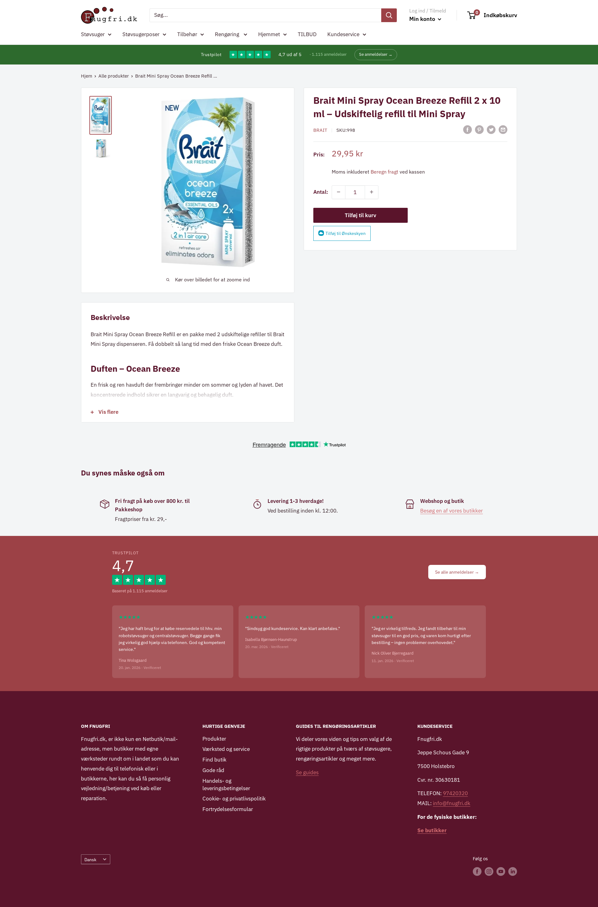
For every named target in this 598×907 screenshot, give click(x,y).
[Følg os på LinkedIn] (512, 871)
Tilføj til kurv (360, 215)
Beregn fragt (384, 171)
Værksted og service (226, 749)
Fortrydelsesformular (227, 809)
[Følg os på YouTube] (500, 871)
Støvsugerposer (140, 34)
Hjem (86, 76)
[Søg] (389, 15)
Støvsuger (93, 34)
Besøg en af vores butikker (451, 510)
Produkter (214, 738)
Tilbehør (187, 34)
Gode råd (213, 770)
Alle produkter (113, 76)
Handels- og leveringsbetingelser (226, 784)
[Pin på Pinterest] (479, 130)
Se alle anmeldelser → (457, 572)
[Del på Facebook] (467, 130)
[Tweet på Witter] (491, 130)
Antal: (320, 191)
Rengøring (227, 34)
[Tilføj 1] (371, 191)
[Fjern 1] (338, 191)
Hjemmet (269, 34)
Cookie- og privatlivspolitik (234, 798)
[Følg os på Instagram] (489, 871)
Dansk (90, 859)
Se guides (307, 772)
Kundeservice (343, 34)
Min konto (422, 18)
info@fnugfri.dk (451, 803)
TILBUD (307, 34)
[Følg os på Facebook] (477, 871)
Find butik (214, 759)
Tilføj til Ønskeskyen (345, 233)
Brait (320, 130)
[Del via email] (503, 130)
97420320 (455, 793)
